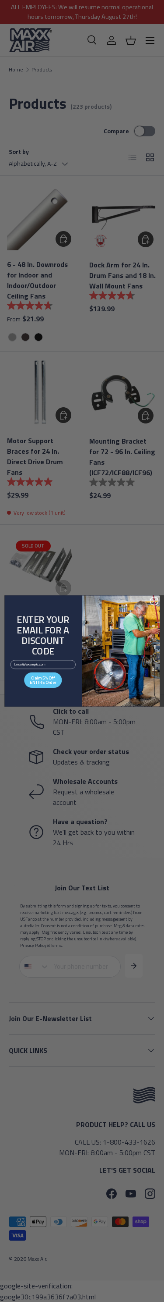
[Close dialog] (154, 601)
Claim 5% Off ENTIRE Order (43, 680)
